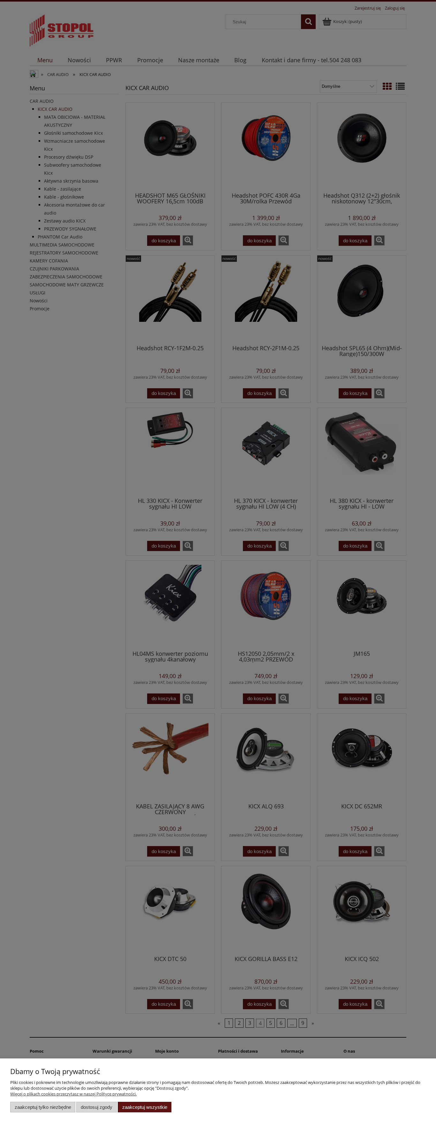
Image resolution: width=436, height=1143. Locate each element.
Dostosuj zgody (96, 1107)
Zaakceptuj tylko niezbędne (43, 1107)
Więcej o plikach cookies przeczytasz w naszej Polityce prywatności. (73, 1094)
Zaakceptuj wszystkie (144, 1107)
